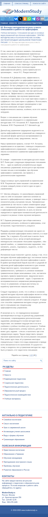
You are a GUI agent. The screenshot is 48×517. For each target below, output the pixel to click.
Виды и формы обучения (14, 435)
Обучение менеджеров (13, 458)
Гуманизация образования (14, 439)
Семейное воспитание (12, 420)
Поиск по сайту (39, 3)
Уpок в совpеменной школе (14, 428)
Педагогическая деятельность (16, 387)
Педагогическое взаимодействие (17, 395)
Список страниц (21, 3)
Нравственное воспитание (14, 450)
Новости (13, 23)
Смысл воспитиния (11, 424)
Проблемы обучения (12, 466)
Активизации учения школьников (17, 432)
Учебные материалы (9, 33)
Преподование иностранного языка (18, 462)
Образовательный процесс (15, 391)
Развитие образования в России (16, 470)
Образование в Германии (14, 454)
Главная (7, 3)
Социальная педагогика (13, 383)
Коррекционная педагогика (30, 23)
